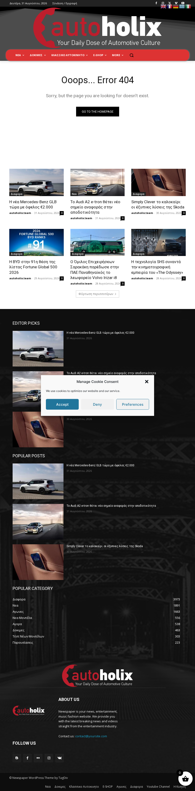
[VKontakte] (59, 758)
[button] (146, 381)
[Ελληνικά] (182, 6)
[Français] (170, 6)
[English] (164, 6)
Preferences (132, 404)
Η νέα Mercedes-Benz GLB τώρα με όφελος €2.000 (100, 332)
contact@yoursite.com (91, 736)
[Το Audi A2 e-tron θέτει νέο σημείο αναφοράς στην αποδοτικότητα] (97, 182)
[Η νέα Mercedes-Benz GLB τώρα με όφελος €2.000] (36, 182)
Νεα (74, 194)
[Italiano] (188, 6)
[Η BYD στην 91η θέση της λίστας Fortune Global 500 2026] (36, 242)
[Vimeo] (176, 3)
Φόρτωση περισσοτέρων (95, 294)
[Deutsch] (176, 6)
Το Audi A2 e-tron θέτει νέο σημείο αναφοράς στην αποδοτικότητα (95, 207)
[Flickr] (38, 758)
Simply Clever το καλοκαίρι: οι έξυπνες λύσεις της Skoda (105, 546)
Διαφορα (16, 194)
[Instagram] (163, 3)
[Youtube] (182, 3)
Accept (62, 404)
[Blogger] (17, 758)
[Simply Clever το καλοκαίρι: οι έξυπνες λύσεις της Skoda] (158, 182)
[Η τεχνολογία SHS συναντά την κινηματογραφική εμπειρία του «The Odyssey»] (158, 242)
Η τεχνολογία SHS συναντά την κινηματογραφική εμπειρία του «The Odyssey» (157, 267)
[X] (169, 3)
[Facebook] (156, 3)
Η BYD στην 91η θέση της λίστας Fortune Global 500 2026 (33, 267)
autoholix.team (20, 213)
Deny (97, 404)
